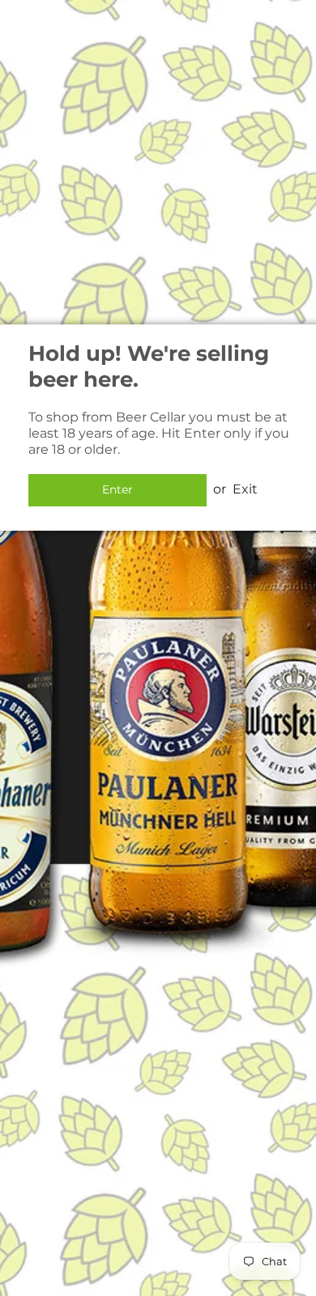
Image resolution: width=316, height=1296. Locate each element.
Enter (117, 489)
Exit (245, 489)
